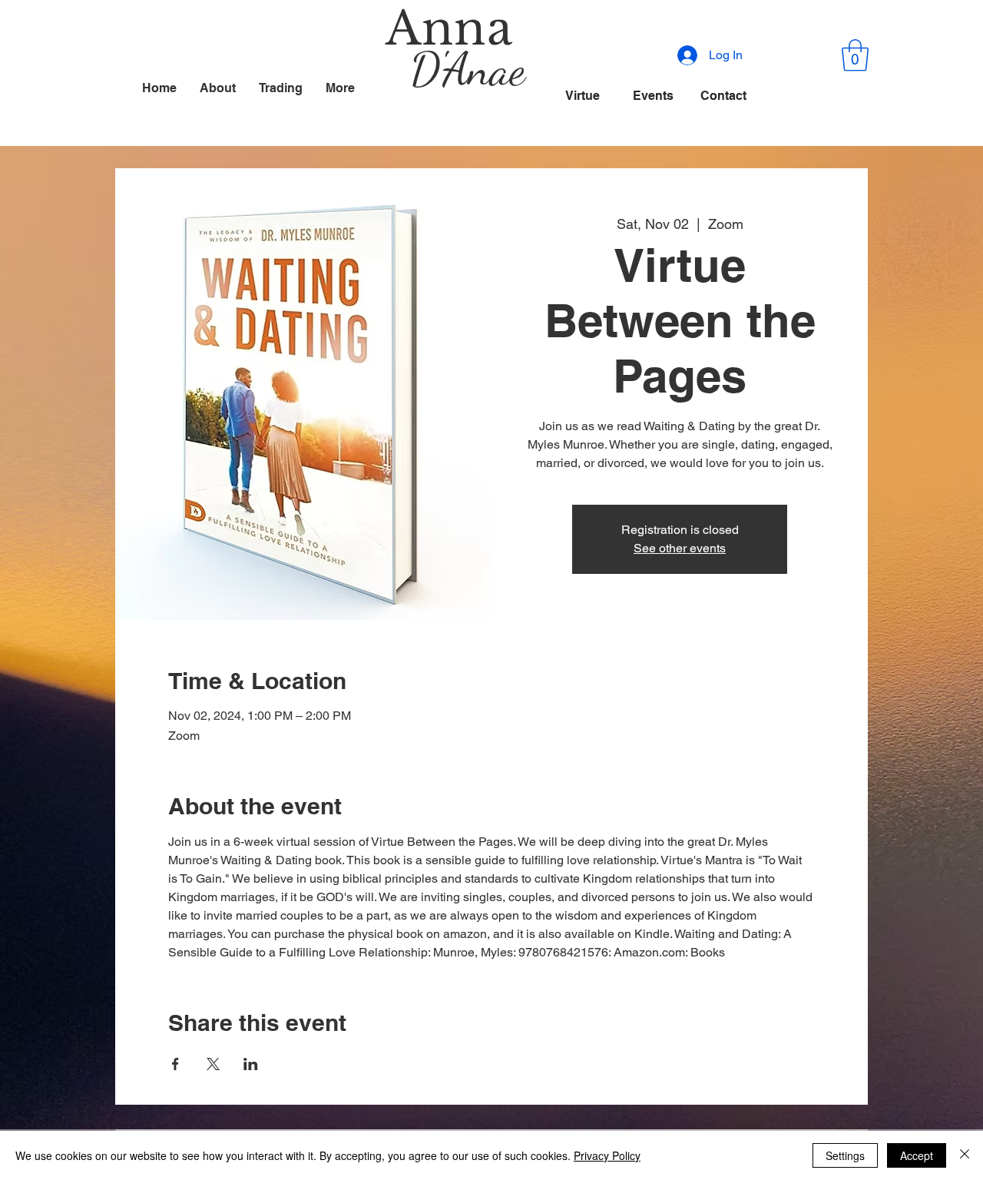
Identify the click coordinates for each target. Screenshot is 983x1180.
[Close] (964, 1155)
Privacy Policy (607, 1155)
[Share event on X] (213, 1064)
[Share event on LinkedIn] (250, 1064)
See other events (680, 548)
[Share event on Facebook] (175, 1064)
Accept (916, 1155)
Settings (845, 1155)
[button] (855, 55)
